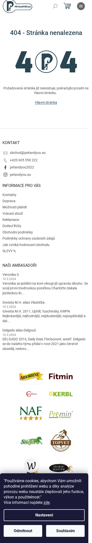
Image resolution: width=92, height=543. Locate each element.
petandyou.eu (20, 175)
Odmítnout (23, 530)
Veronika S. (11, 275)
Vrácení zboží (12, 213)
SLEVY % (9, 251)
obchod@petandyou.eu (28, 153)
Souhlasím (65, 530)
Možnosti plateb (14, 207)
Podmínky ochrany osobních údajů (28, 238)
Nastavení (44, 515)
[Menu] (81, 6)
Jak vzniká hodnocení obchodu (26, 245)
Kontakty (9, 195)
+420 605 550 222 (24, 160)
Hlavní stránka (46, 102)
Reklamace (10, 220)
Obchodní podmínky (17, 232)
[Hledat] (55, 6)
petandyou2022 (22, 167)
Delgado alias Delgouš (19, 330)
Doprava (8, 201)
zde (46, 502)
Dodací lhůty (11, 226)
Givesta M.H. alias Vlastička (23, 302)
